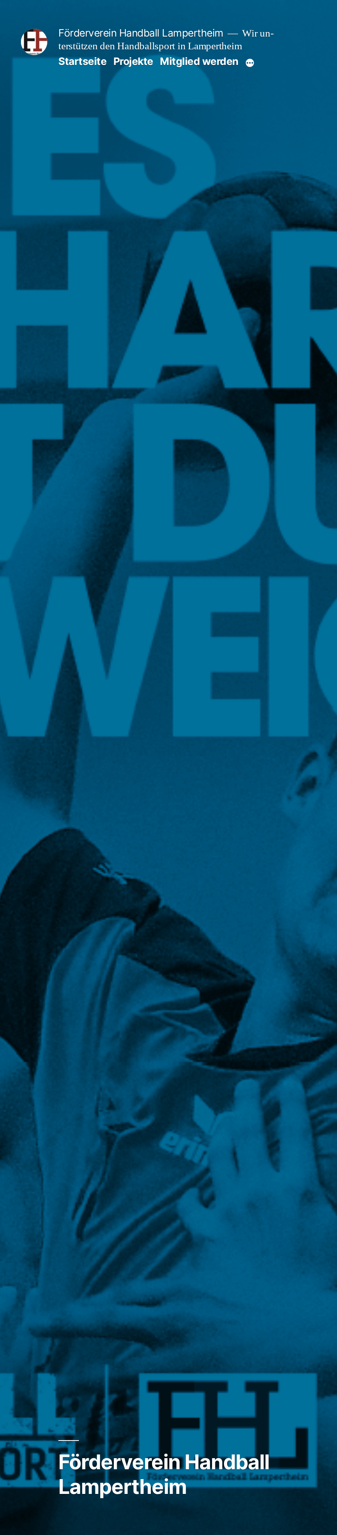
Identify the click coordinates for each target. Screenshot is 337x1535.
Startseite (82, 61)
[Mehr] (250, 63)
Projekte (133, 61)
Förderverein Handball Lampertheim (141, 33)
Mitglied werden (199, 61)
